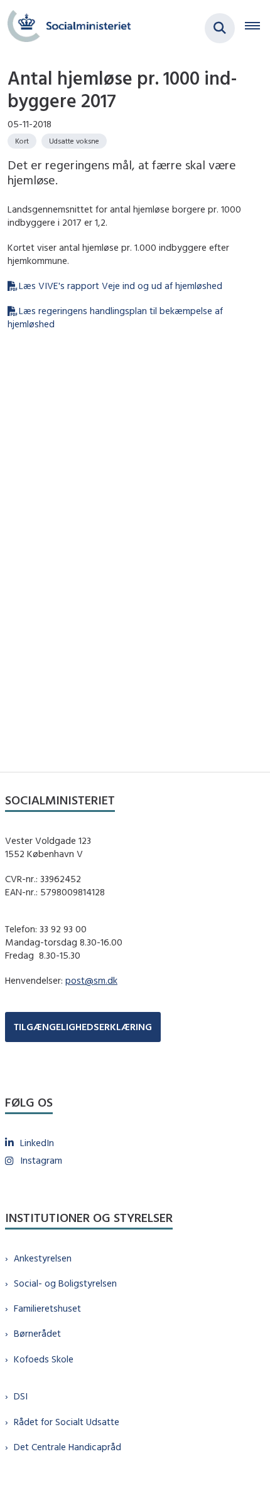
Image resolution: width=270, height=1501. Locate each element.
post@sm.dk (91, 980)
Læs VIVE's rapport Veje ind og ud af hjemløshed (120, 286)
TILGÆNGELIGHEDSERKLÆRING (83, 1027)
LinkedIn (37, 1143)
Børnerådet (37, 1333)
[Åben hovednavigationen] (257, 28)
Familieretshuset (47, 1308)
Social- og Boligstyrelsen (65, 1283)
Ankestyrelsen (43, 1258)
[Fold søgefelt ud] (220, 28)
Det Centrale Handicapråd (67, 1447)
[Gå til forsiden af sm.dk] (65, 28)
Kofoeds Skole (43, 1359)
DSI (21, 1396)
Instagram (41, 1160)
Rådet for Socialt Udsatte (66, 1422)
